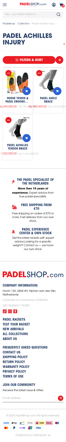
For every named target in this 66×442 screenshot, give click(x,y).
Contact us (11, 352)
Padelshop (9, 24)
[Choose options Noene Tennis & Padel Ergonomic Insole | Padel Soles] (27, 91)
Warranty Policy (16, 367)
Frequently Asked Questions (25, 347)
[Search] (58, 14)
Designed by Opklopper (31, 435)
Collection (23, 24)
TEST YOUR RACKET (16, 324)
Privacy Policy (14, 371)
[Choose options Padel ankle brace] (57, 91)
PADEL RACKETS (14, 319)
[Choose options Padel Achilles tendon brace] (27, 138)
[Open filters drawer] (59, 60)
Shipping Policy (15, 357)
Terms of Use (13, 376)
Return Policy (14, 362)
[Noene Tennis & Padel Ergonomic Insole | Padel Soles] (17, 82)
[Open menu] (4, 4)
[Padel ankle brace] (48, 82)
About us (10, 339)
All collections (15, 334)
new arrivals (13, 329)
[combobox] (33, 14)
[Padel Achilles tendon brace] (17, 129)
